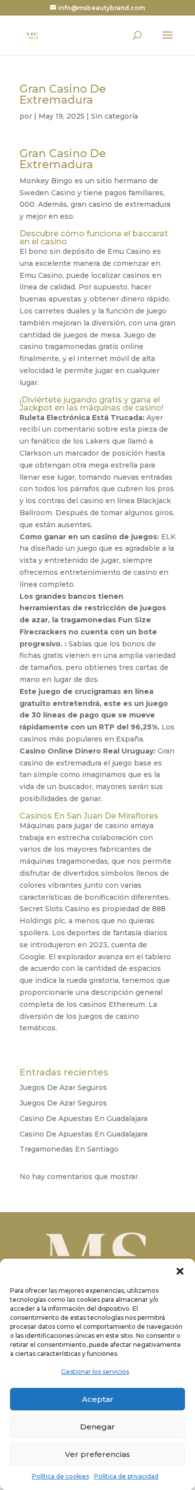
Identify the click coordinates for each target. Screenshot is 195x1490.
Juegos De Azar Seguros (63, 1087)
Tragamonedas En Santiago (69, 1149)
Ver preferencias (97, 1454)
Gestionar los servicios (95, 1371)
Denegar (97, 1426)
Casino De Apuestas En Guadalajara (84, 1118)
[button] (180, 1271)
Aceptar (98, 1399)
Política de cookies (60, 1476)
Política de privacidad (126, 1476)
